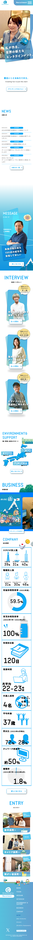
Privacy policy (21, 930)
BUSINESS (19, 908)
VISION (18, 892)
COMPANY (19, 912)
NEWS (18, 888)
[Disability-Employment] (23, 925)
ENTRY (18, 915)
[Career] (18, 922)
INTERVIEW (20, 899)
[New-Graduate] (21, 918)
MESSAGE (19, 895)
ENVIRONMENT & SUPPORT (22, 903)
